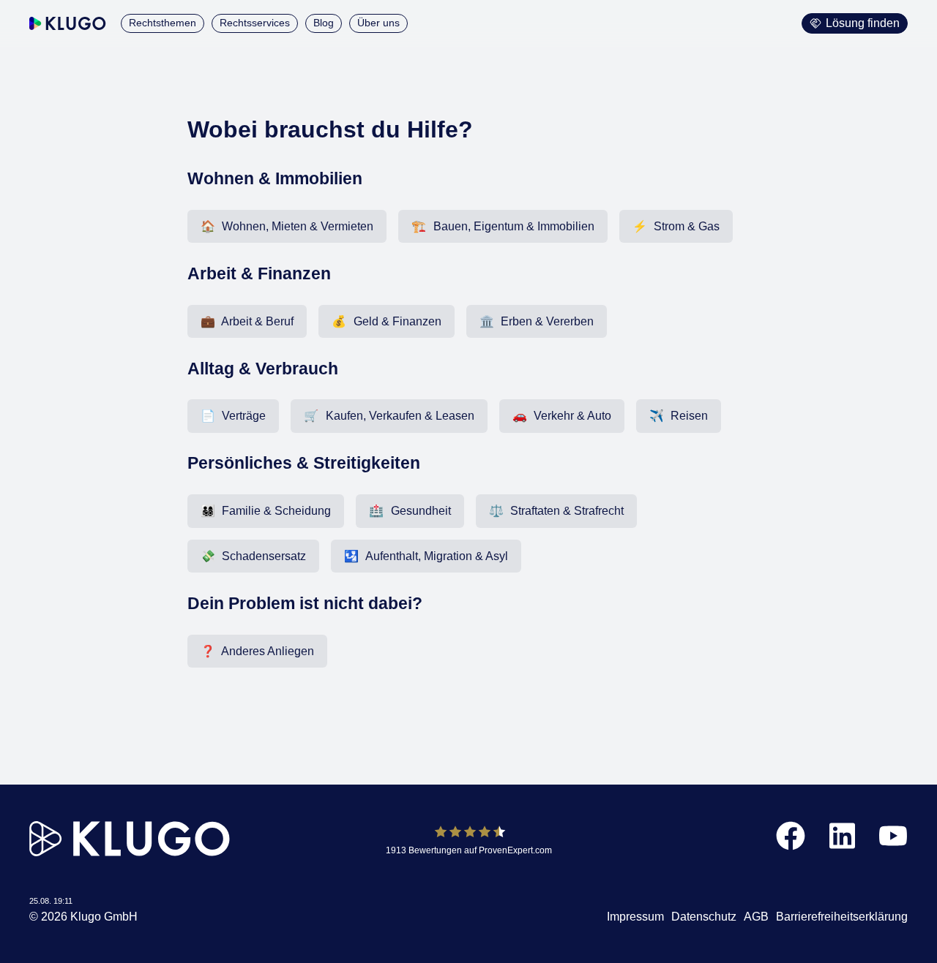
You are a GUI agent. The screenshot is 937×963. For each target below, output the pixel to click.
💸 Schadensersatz (253, 556)
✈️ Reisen (678, 415)
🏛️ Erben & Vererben (536, 321)
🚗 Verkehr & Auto (561, 415)
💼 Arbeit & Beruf (247, 321)
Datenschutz (703, 916)
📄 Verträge (233, 415)
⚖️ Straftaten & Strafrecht (556, 511)
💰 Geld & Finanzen (386, 321)
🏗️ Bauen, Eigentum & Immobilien (502, 226)
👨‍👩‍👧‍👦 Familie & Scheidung (266, 511)
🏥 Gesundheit (409, 511)
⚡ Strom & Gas (676, 226)
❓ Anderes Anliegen (257, 651)
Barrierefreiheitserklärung (842, 916)
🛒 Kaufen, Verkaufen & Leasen (389, 415)
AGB (756, 916)
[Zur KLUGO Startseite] (67, 23)
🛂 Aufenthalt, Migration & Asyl (425, 556)
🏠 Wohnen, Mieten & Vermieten (287, 226)
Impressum (635, 916)
